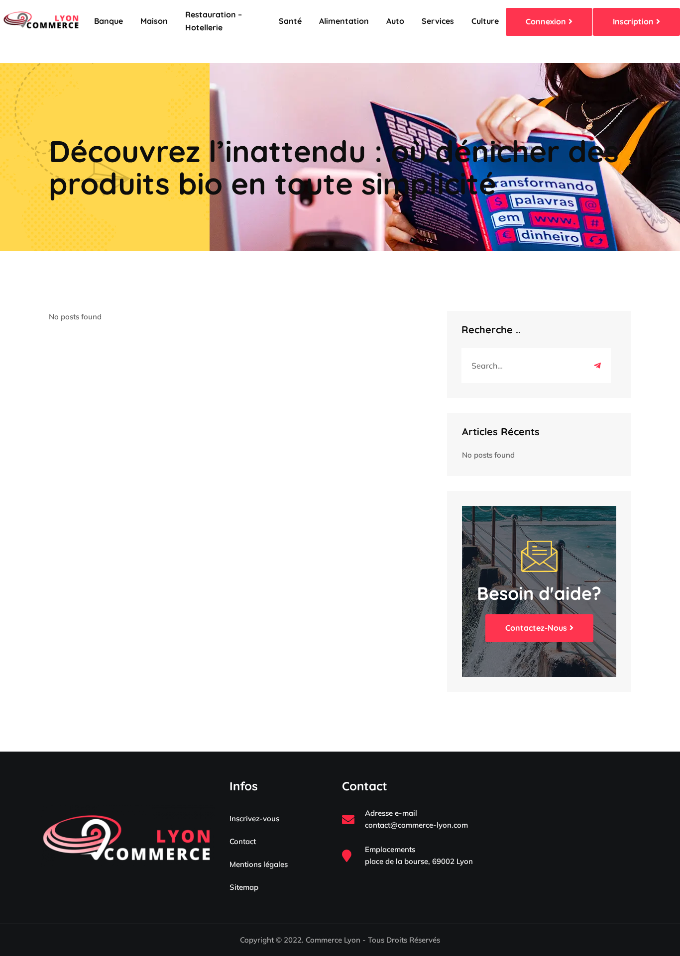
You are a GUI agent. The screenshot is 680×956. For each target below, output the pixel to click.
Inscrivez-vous (254, 818)
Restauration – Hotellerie (213, 20)
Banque (108, 21)
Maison (154, 21)
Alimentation (344, 21)
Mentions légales (258, 864)
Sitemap (243, 887)
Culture (485, 21)
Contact (242, 841)
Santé (290, 21)
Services (438, 21)
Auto (395, 21)
